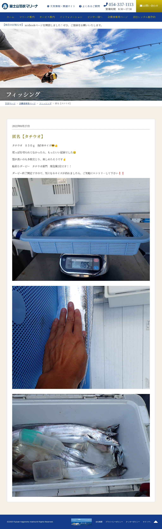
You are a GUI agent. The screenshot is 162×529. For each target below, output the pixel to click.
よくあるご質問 (90, 6)
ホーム (10, 17)
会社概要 (99, 522)
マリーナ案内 (26, 17)
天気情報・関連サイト (62, 6)
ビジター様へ (95, 17)
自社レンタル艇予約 (144, 17)
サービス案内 (47, 17)
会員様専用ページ (118, 17)
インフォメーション (71, 17)
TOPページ (10, 103)
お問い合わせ (150, 5)
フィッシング (45, 103)
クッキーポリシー (133, 522)
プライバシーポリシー (114, 522)
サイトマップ (148, 522)
